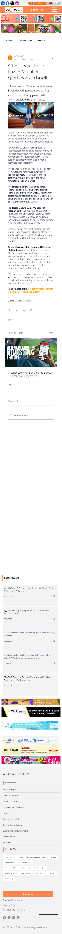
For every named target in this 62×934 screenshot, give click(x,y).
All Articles (7, 842)
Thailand (40, 873)
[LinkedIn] (4, 917)
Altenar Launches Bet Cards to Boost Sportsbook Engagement (30, 374)
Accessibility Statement (14, 909)
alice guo (27, 862)
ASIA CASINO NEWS (16, 774)
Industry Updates (11, 795)
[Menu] (54, 10)
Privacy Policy (9, 905)
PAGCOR (10, 879)
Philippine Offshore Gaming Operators (31, 857)
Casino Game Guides (12, 825)
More (40, 40)
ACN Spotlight (9, 789)
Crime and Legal (10, 801)
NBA (53, 857)
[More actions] (52, 58)
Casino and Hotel (11, 819)
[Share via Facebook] (9, 310)
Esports (42, 868)
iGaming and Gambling (13, 807)
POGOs (52, 873)
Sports (6, 813)
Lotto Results (9, 836)
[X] (13, 917)
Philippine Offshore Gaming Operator (19, 868)
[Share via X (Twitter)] (16, 310)
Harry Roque (25, 873)
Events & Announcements (19, 300)
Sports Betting (12, 862)
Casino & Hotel (25, 40)
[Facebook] (9, 917)
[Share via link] (31, 310)
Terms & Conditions (12, 900)
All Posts (9, 40)
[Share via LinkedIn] (23, 310)
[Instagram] (18, 917)
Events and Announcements (15, 830)
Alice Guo (10, 873)
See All (51, 332)
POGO (9, 857)
